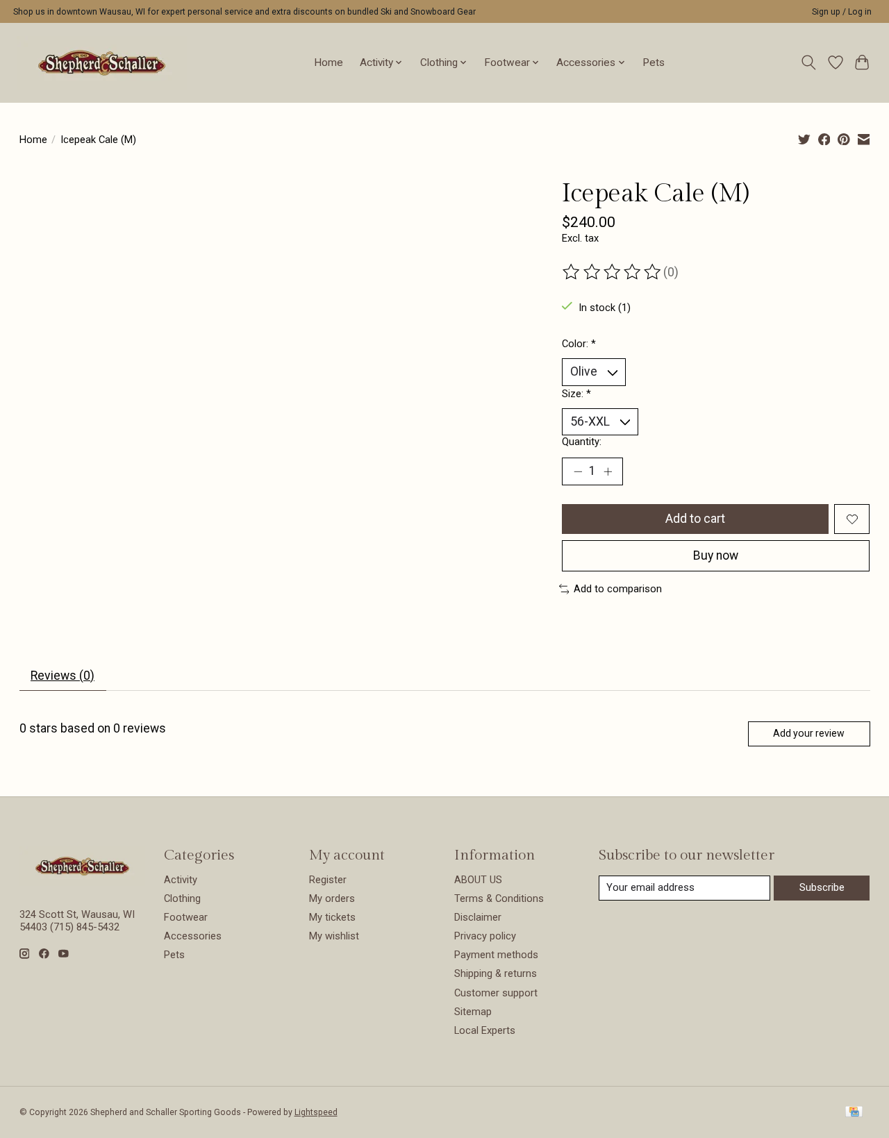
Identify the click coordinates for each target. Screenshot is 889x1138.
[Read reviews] (612, 272)
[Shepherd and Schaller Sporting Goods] (102, 62)
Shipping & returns (495, 973)
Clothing (182, 898)
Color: (579, 343)
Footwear (186, 917)
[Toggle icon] (808, 62)
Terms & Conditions (499, 898)
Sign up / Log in (842, 12)
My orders (332, 898)
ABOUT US (478, 879)
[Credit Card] (854, 1112)
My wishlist (334, 936)
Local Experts (484, 1030)
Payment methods (496, 954)
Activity (180, 879)
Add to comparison (618, 589)
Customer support (496, 993)
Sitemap (473, 1011)
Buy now (715, 555)
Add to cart (695, 519)
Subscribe (822, 887)
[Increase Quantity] (607, 471)
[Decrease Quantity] (578, 471)
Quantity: (581, 441)
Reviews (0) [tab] (62, 676)
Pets (653, 62)
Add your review (809, 733)
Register (328, 879)
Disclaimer (477, 917)
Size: (576, 393)
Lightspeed (316, 1112)
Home (328, 62)
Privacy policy (485, 936)
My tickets (332, 917)
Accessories (193, 936)
